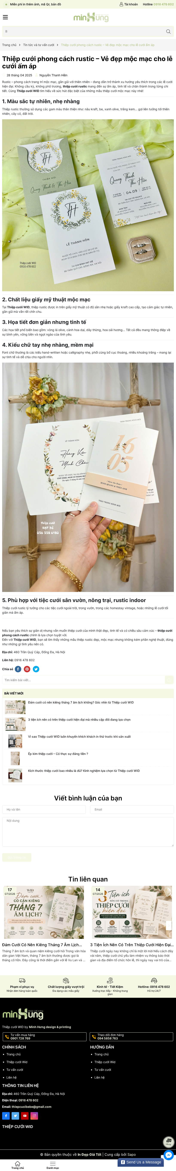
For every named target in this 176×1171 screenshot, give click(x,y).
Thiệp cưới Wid (16, 1062)
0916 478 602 (28, 1100)
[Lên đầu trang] (169, 1130)
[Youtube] (25, 1116)
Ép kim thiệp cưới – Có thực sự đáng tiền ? (58, 754)
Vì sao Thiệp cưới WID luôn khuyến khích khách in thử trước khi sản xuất (79, 736)
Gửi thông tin (17, 857)
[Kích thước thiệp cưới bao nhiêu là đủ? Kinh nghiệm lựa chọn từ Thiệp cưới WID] (15, 775)
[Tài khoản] (128, 4)
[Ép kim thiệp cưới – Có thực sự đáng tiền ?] (15, 758)
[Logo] (91, 17)
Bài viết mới (13, 693)
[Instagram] (34, 1116)
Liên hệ (11, 1077)
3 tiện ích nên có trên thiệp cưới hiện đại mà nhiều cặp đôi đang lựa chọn (79, 719)
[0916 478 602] (158, 4)
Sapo (131, 1154)
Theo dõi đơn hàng (110, 1036)
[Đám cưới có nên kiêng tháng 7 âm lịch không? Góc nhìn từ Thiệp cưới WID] (15, 707)
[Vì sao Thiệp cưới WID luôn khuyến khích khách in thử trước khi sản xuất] (15, 741)
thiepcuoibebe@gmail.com (32, 1106)
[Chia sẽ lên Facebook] (18, 669)
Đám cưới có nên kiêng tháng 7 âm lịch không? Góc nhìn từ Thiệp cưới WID (81, 702)
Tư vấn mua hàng (23, 1036)
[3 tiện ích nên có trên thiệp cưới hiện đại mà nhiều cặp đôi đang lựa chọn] (15, 724)
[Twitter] (15, 1116)
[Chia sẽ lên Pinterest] (27, 669)
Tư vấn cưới (14, 1069)
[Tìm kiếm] (168, 31)
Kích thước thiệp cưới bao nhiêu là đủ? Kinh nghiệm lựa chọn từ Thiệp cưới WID (84, 770)
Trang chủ (13, 1054)
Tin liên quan (88, 879)
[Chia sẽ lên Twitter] (36, 669)
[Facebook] (6, 1116)
